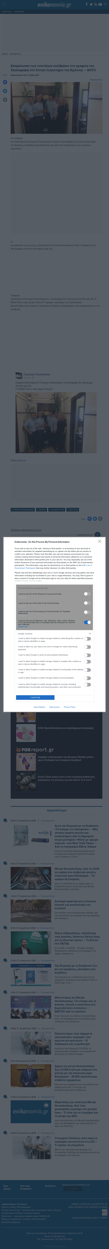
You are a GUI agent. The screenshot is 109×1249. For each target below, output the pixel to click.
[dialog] (54, 624)
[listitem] (54, 588)
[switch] (87, 594)
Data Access (54, 707)
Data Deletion (39, 707)
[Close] (100, 542)
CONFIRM (35, 698)
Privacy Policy (69, 707)
